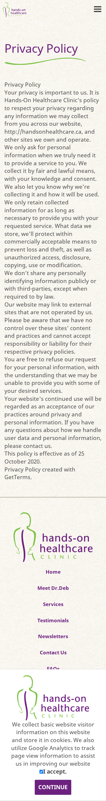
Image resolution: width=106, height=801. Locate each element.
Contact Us (53, 652)
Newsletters (53, 636)
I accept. (55, 771)
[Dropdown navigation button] (97, 8)
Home (53, 571)
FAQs (53, 668)
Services (53, 604)
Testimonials (53, 620)
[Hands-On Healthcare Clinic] (53, 536)
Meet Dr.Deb (53, 587)
